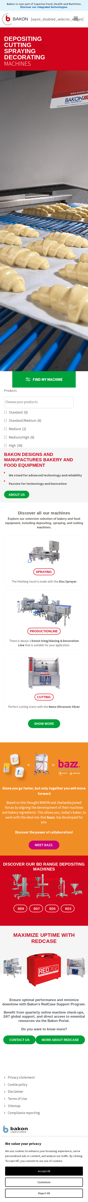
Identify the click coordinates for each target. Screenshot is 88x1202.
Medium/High (21, 437)
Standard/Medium (25, 420)
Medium (17, 429)
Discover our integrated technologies (43, 7)
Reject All (44, 1193)
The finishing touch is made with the (44, 581)
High (16, 445)
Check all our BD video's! (44, 918)
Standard (18, 412)
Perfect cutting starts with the (44, 707)
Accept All (44, 1171)
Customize (44, 1182)
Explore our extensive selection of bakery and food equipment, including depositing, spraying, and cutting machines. (44, 523)
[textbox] (39, 402)
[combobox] (39, 402)
